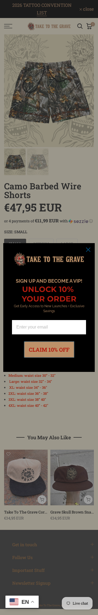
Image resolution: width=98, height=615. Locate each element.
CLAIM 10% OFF (49, 349)
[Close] (88, 249)
